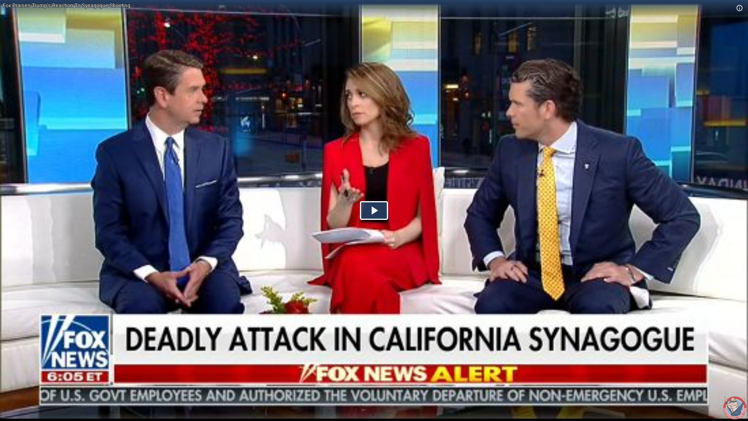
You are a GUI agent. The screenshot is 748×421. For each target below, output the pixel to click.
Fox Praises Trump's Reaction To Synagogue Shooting (66, 5)
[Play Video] (374, 210)
